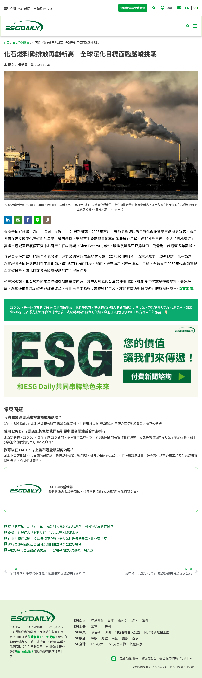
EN (187, 8)
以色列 (96, 632)
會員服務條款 (168, 658)
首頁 (6, 42)
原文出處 (186, 288)
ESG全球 (79, 644)
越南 (134, 620)
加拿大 (96, 626)
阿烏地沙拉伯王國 (156, 632)
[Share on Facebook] (28, 220)
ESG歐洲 (79, 638)
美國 (108, 626)
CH (195, 8)
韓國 (145, 620)
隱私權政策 (149, 658)
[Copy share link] (47, 220)
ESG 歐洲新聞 (20, 42)
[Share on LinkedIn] (8, 220)
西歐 (135, 638)
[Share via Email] (18, 220)
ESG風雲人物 (116, 644)
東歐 (125, 638)
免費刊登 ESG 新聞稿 (41, 637)
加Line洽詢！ (25, 652)
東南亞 (122, 620)
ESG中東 (79, 632)
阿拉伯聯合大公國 (127, 632)
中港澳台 (97, 620)
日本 (111, 620)
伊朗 (108, 632)
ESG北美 (79, 626)
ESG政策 (97, 644)
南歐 (115, 638)
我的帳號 (186, 658)
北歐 (104, 638)
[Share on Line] (37, 220)
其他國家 (136, 644)
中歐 (94, 638)
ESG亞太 (79, 620)
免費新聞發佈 (129, 658)
